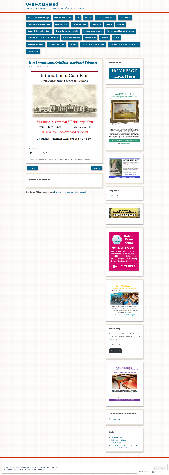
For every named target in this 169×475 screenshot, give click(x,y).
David (32, 66)
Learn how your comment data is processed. (70, 192)
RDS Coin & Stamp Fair (84, 159)
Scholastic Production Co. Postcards (124, 445)
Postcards (104, 38)
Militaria (109, 24)
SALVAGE (73, 44)
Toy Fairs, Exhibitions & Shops (93, 44)
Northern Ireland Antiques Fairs (67, 31)
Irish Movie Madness (118, 440)
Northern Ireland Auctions (92, 31)
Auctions (88, 18)
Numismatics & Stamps (71, 38)
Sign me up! (115, 351)
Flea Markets (96, 24)
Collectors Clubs (61, 24)
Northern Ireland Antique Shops (39, 31)
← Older (32, 168)
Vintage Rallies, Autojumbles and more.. (123, 44)
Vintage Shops (33, 51)
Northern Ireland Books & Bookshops (120, 31)
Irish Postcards (116, 443)
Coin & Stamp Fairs (41, 159)
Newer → (97, 168)
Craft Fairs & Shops (79, 24)
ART (78, 18)
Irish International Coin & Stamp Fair (65, 159)
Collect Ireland (42, 4)
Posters (116, 38)
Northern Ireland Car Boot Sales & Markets (43, 38)
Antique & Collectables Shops (38, 18)
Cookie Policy (41, 469)
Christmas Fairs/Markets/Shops (39, 24)
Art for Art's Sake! (117, 437)
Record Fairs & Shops (35, 44)
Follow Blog (114, 328)
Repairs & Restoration (56, 44)
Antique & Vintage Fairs (62, 18)
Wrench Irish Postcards (119, 448)
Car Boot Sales (125, 18)
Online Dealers (90, 38)
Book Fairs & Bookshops (105, 18)
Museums (120, 24)
